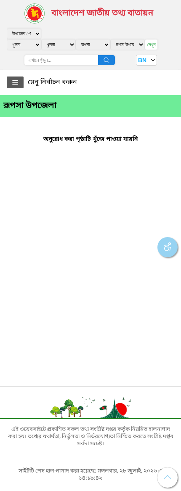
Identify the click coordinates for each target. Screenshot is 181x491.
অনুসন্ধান (106, 60)
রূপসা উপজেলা (29, 105)
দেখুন (151, 44)
